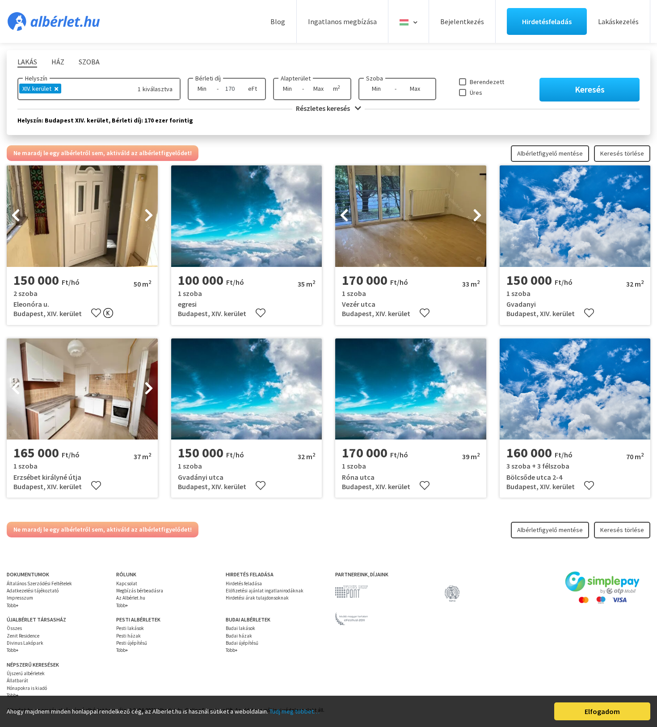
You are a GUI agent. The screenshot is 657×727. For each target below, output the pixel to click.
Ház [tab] (57, 61)
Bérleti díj (208, 78)
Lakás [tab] (27, 61)
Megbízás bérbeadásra (139, 591)
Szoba (374, 78)
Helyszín (36, 78)
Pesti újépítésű (131, 643)
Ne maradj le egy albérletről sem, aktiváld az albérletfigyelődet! (102, 153)
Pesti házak (128, 636)
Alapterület (296, 78)
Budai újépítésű (242, 643)
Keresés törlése (622, 153)
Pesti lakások (130, 628)
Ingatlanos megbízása (342, 21)
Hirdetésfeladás (547, 21)
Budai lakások (240, 628)
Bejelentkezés (462, 21)
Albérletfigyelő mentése (550, 153)
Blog (277, 21)
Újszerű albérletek (26, 673)
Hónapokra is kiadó (27, 688)
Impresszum (20, 598)
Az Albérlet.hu (130, 598)
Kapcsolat (126, 583)
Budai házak (239, 636)
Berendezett (487, 82)
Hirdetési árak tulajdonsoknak (257, 598)
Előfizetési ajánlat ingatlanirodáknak (264, 591)
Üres (476, 93)
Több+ (12, 605)
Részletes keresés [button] (323, 108)
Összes (14, 628)
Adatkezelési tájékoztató (33, 591)
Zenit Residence (23, 636)
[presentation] (15, 216)
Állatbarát (17, 680)
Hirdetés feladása (244, 583)
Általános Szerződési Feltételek (39, 583)
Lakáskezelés (618, 21)
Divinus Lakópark (25, 643)
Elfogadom (602, 711)
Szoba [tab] (89, 61)
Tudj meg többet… (295, 711)
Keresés (590, 89)
